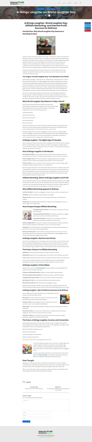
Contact (76, 3)
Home (59, 3)
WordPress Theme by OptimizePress (46, 436)
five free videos (41, 268)
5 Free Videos (44, 265)
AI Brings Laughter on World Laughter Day (46, 12)
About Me (69, 3)
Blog (64, 3)
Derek (28, 382)
